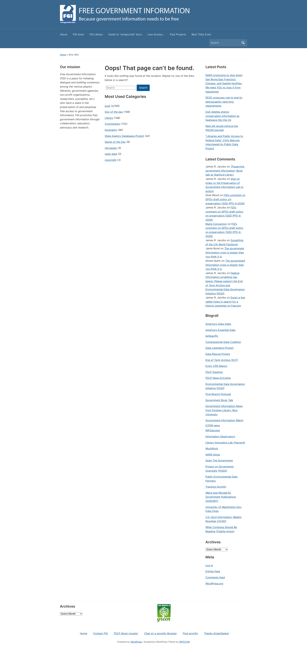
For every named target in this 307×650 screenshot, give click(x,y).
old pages (111, 148)
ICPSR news (212, 425)
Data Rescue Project (217, 354)
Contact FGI (100, 633)
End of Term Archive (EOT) (221, 360)
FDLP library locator (126, 633)
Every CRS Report (216, 366)
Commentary (112, 123)
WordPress (136, 641)
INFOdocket (212, 430)
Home (63, 54)
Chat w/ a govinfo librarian (160, 633)
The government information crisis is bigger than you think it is (224, 252)
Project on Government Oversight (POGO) (219, 468)
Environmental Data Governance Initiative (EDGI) (225, 386)
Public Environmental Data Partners (221, 478)
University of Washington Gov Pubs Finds (223, 509)
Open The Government (219, 460)
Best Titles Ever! (201, 34)
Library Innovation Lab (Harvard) (225, 442)
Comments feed (215, 577)
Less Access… (155, 34)
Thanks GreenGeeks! (216, 633)
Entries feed (212, 571)
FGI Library (96, 34)
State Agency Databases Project (124, 136)
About (63, 34)
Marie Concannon (216, 224)
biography (111, 129)
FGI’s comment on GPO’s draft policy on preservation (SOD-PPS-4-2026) (225, 199)
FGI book (78, 34)
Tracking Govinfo (215, 486)
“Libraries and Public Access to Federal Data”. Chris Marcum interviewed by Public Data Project (224, 142)
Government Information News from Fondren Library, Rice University (224, 410)
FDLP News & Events (218, 378)
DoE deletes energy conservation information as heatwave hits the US (222, 116)
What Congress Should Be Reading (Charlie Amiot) (221, 529)
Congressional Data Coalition (223, 342)
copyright (110, 160)
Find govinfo (190, 633)
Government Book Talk (219, 400)
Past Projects (178, 34)
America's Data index (218, 323)
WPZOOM (184, 641)
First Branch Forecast (218, 394)
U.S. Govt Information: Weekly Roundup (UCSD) (223, 519)
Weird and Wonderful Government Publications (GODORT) (220, 497)
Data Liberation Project (219, 347)
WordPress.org (214, 583)
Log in (209, 565)
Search (243, 43)
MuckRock (211, 448)
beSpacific (211, 335)
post (107, 105)
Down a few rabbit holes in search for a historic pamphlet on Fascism (225, 301)
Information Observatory (220, 436)
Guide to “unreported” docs (125, 34)
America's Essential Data (220, 330)
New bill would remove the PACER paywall (221, 128)
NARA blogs (212, 454)
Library (109, 117)
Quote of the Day (115, 141)
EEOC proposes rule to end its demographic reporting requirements (223, 101)
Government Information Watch (224, 420)
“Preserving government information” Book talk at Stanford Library (224, 170)
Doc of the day (114, 111)
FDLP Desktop (214, 372)
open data (111, 153)
